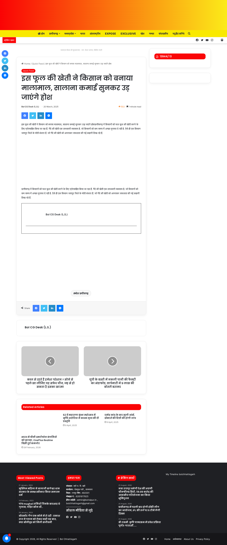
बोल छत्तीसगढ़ (81, 293)
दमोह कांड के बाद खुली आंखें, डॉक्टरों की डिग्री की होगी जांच (120, 416)
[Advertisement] (81, 162)
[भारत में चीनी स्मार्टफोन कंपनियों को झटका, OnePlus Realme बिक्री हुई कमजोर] (39, 423)
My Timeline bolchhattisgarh (180, 474)
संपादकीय (163, 33)
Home (26, 63)
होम (43, 33)
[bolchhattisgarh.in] (113, 13)
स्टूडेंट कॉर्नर (178, 33)
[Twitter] (32, 115)
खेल (142, 33)
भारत (82, 33)
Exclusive (128, 33)
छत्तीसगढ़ (53, 33)
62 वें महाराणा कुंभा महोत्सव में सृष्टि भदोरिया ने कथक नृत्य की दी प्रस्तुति (81, 418)
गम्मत (151, 33)
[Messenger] (48, 115)
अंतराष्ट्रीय (95, 33)
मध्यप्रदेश (69, 33)
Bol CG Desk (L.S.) (30, 106)
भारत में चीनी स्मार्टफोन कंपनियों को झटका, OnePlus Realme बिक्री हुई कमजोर (39, 440)
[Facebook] (24, 115)
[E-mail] (27, 231)
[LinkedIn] (40, 115)
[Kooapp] (217, 40)
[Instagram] (80, 517)
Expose (110, 33)
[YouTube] (76, 517)
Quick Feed (38, 63)
